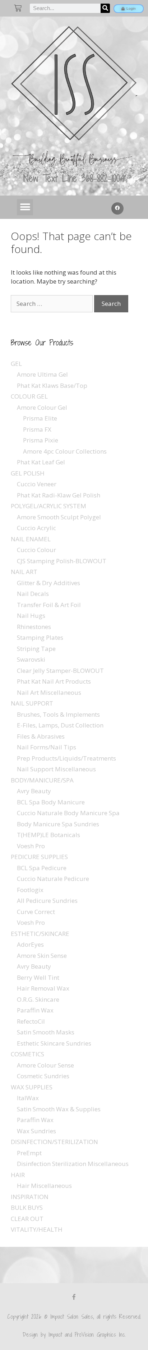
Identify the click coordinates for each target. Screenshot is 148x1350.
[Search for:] (52, 303)
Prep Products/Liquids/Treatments (66, 758)
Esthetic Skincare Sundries (54, 1043)
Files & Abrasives (41, 736)
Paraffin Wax (35, 1010)
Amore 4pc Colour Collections (65, 451)
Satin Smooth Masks (45, 1032)
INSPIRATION (29, 1197)
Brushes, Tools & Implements (58, 714)
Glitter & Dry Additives (48, 583)
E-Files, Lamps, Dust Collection (60, 725)
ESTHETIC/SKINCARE (40, 933)
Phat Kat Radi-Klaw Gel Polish (58, 495)
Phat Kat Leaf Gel (41, 462)
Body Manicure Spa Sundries (58, 824)
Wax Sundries (36, 1131)
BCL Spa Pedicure (41, 868)
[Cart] (17, 8)
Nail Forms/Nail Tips (46, 747)
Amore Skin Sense (42, 955)
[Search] (105, 8)
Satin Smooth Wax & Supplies (59, 1109)
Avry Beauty (34, 791)
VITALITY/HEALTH (37, 1229)
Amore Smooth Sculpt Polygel (59, 517)
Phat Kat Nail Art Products (54, 681)
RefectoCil (31, 1021)
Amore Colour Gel (42, 407)
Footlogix (30, 890)
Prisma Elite (40, 418)
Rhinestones (34, 627)
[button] (25, 207)
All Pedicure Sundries (47, 900)
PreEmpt (29, 1153)
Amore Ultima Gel (42, 374)
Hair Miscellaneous (44, 1185)
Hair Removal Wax (43, 988)
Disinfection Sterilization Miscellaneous (73, 1164)
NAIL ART (24, 572)
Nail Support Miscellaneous (56, 769)
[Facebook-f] (74, 1297)
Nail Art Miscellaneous (49, 692)
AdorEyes (30, 944)
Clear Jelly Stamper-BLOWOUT (60, 670)
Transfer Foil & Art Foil (49, 605)
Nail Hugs (31, 615)
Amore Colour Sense (45, 1065)
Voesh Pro (31, 846)
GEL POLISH (28, 473)
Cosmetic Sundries (43, 1076)
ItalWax (28, 1098)
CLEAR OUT (27, 1218)
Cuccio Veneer (36, 484)
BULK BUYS (27, 1207)
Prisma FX (37, 429)
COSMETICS (27, 1054)
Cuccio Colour (36, 550)
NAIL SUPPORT (32, 703)
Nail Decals (33, 593)
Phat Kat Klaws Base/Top (52, 385)
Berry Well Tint (38, 977)
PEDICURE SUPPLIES (39, 857)
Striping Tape (36, 648)
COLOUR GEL (29, 396)
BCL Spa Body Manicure (51, 802)
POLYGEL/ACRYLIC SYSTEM (48, 506)
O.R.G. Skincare (38, 999)
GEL (16, 363)
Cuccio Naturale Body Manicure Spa (68, 813)
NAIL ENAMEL (31, 539)
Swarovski (31, 659)
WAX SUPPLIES (31, 1087)
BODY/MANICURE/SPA (42, 780)
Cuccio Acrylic (36, 528)
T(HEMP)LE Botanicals (48, 835)
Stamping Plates (40, 637)
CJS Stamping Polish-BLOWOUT (61, 561)
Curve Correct (36, 912)
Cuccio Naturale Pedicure (53, 878)
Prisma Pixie (40, 440)
